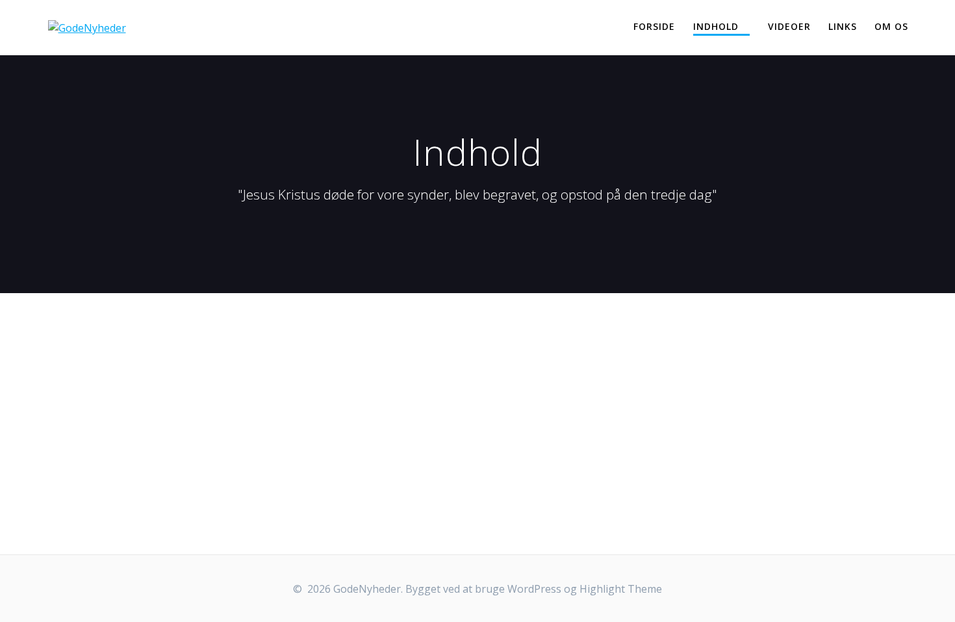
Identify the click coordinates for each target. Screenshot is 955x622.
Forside (654, 26)
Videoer (789, 26)
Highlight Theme (620, 589)
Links (842, 26)
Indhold (716, 26)
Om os (891, 26)
